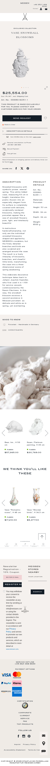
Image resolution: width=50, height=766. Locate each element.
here (11, 162)
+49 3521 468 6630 (40, 5)
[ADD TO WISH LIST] (46, 118)
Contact (35, 8)
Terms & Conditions (37, 750)
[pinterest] (30, 735)
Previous (3, 433)
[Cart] (46, 9)
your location (35, 576)
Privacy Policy (29, 744)
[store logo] (25, 3)
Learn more (37, 137)
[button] (22, 87)
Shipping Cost (22, 96)
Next (46, 433)
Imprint (17, 744)
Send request (22, 118)
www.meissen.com (12, 649)
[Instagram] (25, 735)
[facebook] (19, 735)
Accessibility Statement (14, 750)
